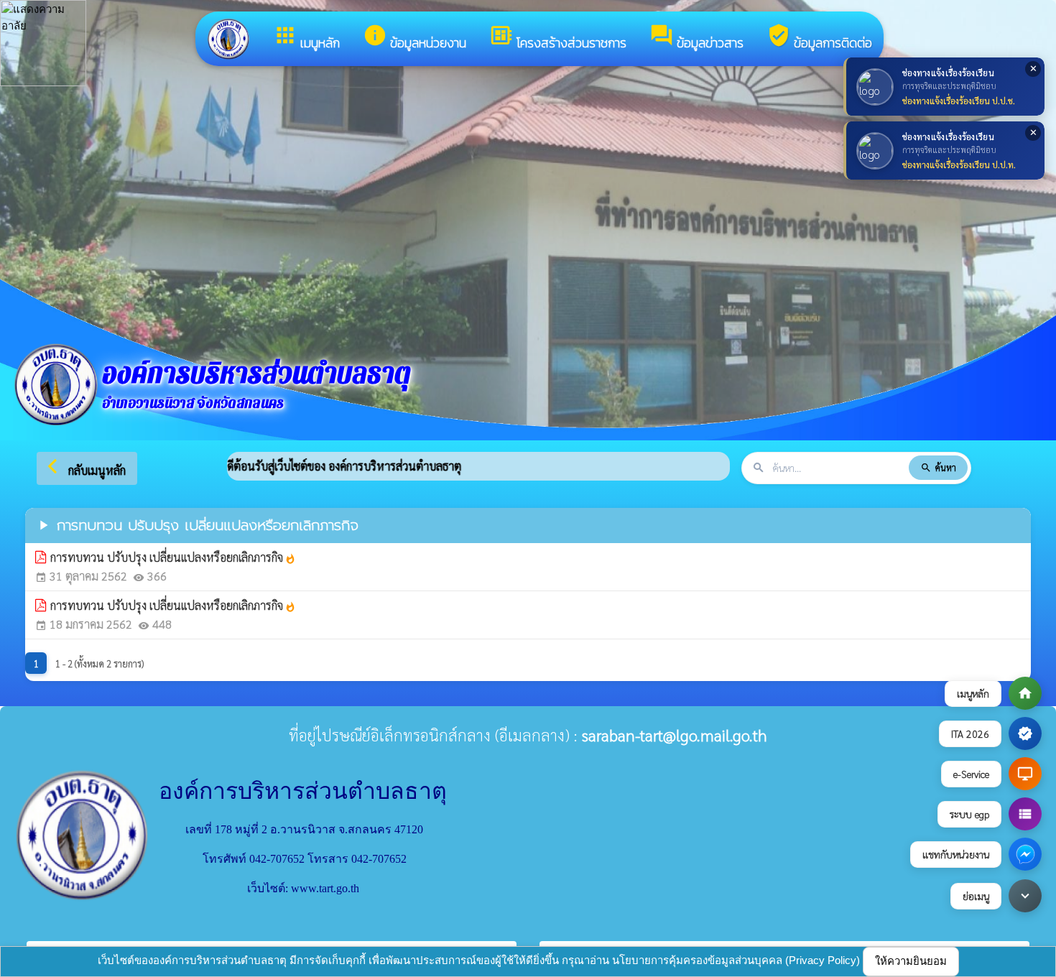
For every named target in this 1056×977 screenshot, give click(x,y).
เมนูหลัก (306, 37)
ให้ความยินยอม (911, 961)
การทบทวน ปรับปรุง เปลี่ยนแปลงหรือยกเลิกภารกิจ (173, 557)
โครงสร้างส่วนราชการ (557, 37)
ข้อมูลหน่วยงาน (414, 37)
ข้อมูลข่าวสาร (696, 37)
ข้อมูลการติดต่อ (819, 37)
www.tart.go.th (325, 888)
